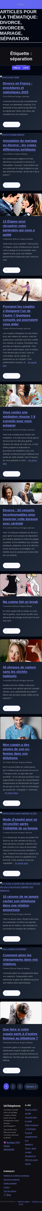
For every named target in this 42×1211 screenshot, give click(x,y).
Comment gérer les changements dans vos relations (20, 959)
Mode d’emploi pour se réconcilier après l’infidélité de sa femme (20, 824)
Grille (16, 68)
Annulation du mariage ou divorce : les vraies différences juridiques (20, 145)
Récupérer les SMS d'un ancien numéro (31, 1160)
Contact (7, 1187)
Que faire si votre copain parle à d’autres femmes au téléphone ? (20, 1034)
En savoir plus (11, 793)
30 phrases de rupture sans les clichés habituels (19, 671)
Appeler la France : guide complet (30, 1148)
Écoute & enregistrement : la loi (31, 1137)
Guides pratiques (10, 1183)
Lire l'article (13, 124)
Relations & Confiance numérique (16, 1176)
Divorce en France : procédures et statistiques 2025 (17, 88)
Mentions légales (24, 1201)
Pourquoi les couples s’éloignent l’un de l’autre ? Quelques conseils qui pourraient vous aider (20, 315)
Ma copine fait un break (20, 602)
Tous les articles (10, 1191)
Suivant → (31, 1086)
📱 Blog (7, 1195)
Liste (26, 68)
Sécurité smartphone (12, 1179)
